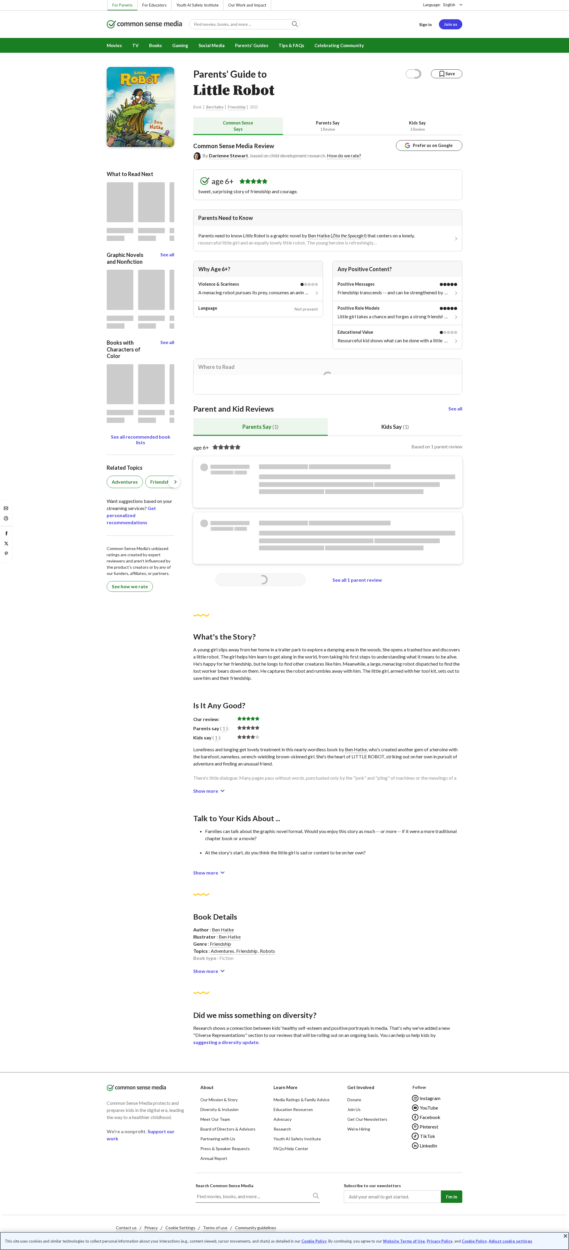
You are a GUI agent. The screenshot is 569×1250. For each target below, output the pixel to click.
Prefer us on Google (433, 145)
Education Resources (293, 1109)
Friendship (236, 107)
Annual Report (213, 1158)
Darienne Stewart (228, 155)
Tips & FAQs (291, 45)
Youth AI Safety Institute (197, 5)
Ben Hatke (214, 107)
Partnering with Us (217, 1138)
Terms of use (215, 1227)
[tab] (238, 126)
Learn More (286, 1087)
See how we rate (130, 586)
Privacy (151, 1227)
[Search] (315, 1197)
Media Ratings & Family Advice (302, 1099)
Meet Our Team (215, 1119)
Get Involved (360, 1087)
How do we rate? (344, 155)
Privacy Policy (440, 1241)
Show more (205, 791)
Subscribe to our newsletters (372, 1185)
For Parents (122, 5)
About (207, 1087)
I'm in (451, 1196)
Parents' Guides (251, 45)
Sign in (425, 24)
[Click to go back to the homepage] (144, 24)
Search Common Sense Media (224, 1185)
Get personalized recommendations (131, 515)
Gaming (180, 45)
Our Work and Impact (247, 5)
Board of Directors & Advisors (227, 1128)
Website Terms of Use (404, 1241)
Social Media (212, 45)
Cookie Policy (314, 1241)
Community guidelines (255, 1227)
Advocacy (283, 1119)
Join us (450, 24)
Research (282, 1128)
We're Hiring (358, 1128)
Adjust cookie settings (510, 1241)
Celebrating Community (339, 45)
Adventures (222, 951)
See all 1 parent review (357, 580)
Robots (267, 951)
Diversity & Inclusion (219, 1109)
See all (455, 408)
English (449, 4)
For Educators (154, 5)
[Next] (174, 482)
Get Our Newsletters (367, 1119)
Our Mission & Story (219, 1099)
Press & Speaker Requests (225, 1148)
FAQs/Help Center (291, 1148)
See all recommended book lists (140, 439)
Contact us (126, 1227)
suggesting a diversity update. (226, 1042)
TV (135, 45)
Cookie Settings (180, 1227)
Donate (354, 1099)
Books (155, 45)
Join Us (354, 1109)
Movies (114, 45)
